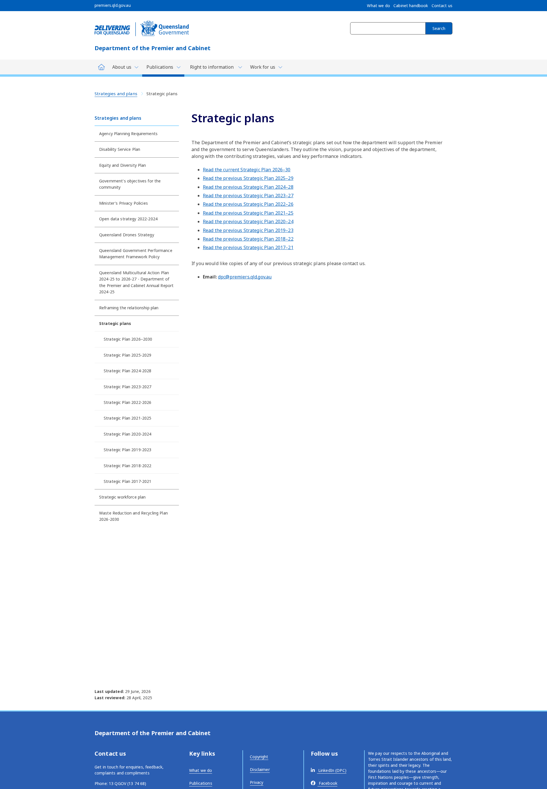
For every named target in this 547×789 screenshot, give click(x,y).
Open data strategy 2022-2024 (128, 218)
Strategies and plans (116, 93)
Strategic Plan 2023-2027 (127, 386)
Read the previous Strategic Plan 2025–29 (248, 178)
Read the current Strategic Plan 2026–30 (247, 169)
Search (438, 28)
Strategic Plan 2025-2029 (127, 355)
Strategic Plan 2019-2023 (127, 449)
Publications (200, 783)
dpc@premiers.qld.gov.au (245, 277)
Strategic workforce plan (122, 497)
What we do (200, 770)
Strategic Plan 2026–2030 (128, 339)
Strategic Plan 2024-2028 (127, 370)
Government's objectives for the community (130, 184)
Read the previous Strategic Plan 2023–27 (248, 195)
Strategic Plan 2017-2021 (127, 481)
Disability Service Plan (119, 149)
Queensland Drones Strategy (126, 234)
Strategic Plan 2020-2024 (127, 434)
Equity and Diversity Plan (122, 165)
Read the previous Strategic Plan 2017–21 (248, 247)
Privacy (256, 782)
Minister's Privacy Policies (123, 203)
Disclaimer (260, 769)
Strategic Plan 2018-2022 (127, 465)
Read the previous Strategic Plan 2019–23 (248, 230)
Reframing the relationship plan (128, 307)
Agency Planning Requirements (128, 133)
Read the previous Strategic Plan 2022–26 (248, 204)
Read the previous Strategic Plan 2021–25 (248, 213)
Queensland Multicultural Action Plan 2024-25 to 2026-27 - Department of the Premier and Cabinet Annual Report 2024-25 (136, 282)
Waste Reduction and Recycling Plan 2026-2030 (133, 516)
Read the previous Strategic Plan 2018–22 (248, 239)
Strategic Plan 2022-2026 (127, 402)
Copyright (259, 756)
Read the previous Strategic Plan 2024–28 (248, 187)
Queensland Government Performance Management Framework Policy (135, 253)
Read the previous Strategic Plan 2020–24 (248, 221)
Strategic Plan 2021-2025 (127, 418)
